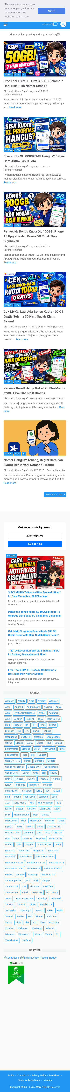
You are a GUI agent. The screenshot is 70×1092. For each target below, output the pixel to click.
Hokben (19, 778)
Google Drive (34, 767)
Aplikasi (48, 707)
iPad (7, 796)
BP (34, 725)
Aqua (8, 713)
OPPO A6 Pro (53, 826)
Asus (7, 719)
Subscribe (35, 543)
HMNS (8, 778)
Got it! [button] (51, 11)
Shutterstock (11, 886)
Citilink (8, 743)
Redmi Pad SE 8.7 (53, 868)
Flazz (24, 755)
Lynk (7, 814)
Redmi (58, 844)
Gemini (27, 761)
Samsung (33, 874)
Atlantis (18, 719)
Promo (8, 844)
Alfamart (53, 701)
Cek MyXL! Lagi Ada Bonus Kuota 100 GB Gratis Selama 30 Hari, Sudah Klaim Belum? (34, 316)
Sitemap (47, 1080)
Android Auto (33, 707)
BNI (27, 725)
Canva (36, 731)
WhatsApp (37, 928)
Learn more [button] (22, 16)
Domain (59, 743)
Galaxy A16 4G (12, 761)
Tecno (8, 898)
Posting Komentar (13, 94)
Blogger (17, 725)
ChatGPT (25, 737)
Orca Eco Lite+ (12, 832)
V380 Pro (51, 916)
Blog (7, 725)
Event (37, 749)
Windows (9, 934)
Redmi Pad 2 (33, 868)
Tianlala (21, 904)
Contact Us (23, 1075)
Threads (9, 904)
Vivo (42, 922)
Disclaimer (54, 1075)
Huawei (31, 778)
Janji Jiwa (30, 796)
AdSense (9, 701)
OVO (39, 832)
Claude (19, 743)
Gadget (42, 755)
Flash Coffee (11, 755)
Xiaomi (48, 934)
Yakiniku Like (11, 940)
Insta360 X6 (11, 790)
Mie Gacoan (11, 820)
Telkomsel (56, 898)
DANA (30, 743)
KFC (32, 802)
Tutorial (9, 916)
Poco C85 (27, 838)
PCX (47, 832)
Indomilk (47, 784)
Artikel (8, 75)
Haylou (53, 772)
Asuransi (53, 713)
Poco (16, 838)
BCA (40, 719)
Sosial (25, 892)
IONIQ (39, 790)
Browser (9, 731)
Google (51, 761)
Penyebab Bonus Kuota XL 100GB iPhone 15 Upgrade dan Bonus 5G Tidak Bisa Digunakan (34, 236)
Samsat (20, 874)
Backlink (30, 719)
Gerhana (39, 761)
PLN (7, 838)
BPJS (42, 725)
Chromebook (53, 737)
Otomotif (28, 832)
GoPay (25, 772)
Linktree (31, 808)
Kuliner (8, 808)
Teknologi (42, 898)
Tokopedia (10, 910)
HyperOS (43, 778)
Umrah (39, 916)
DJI (49, 743)
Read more (15, 107)
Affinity (21, 701)
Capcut (47, 731)
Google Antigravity (14, 767)
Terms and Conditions (29, 1080)
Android (19, 707)
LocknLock (44, 808)
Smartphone (11, 892)
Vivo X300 (54, 922)
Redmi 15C (10, 856)
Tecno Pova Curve (24, 898)
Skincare (34, 886)
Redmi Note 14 (56, 862)
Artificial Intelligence (24, 713)
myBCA (9, 826)
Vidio (18, 922)
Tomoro (39, 910)
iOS (47, 790)
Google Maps (51, 767)
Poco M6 (40, 838)
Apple (58, 707)
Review (8, 874)
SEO (27, 880)
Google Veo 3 (12, 772)
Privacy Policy (39, 1075)
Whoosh (50, 928)
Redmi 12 (10, 850)
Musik (61, 820)
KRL (59, 802)
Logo (57, 808)
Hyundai (56, 778)
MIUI (23, 820)
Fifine (61, 749)
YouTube (26, 940)
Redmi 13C (24, 850)
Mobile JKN (35, 820)
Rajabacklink (44, 844)
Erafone (26, 749)
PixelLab (58, 832)
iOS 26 (56, 790)
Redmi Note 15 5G (14, 868)
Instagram (26, 790)
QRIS (18, 844)
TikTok (32, 904)
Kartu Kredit (20, 802)
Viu (34, 922)
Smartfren (47, 886)
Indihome (20, 784)
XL (24, 75)
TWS (30, 916)
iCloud (8, 784)
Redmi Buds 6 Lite (14, 862)
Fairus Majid (35, 1087)
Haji (44, 772)
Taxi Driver (37, 892)
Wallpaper (23, 928)
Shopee (46, 880)
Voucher (9, 928)
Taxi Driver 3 (52, 892)
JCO (7, 802)
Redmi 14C (38, 850)
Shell (36, 880)
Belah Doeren (53, 719)
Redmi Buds (26, 856)
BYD (27, 731)
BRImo (52, 725)
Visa (27, 922)
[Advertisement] (35, 1026)
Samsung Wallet (13, 880)
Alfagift (41, 701)
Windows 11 (24, 934)
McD (35, 814)
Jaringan (43, 796)
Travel (50, 910)
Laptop (19, 808)
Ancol (8, 707)
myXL (17, 75)
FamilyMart (49, 749)
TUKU (60, 910)
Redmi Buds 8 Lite (36, 862)
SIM (24, 886)
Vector (8, 922)
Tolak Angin (25, 910)
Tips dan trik (46, 904)
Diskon (40, 743)
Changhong (11, 737)
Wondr (38, 934)
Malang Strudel (21, 814)
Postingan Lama (54, 495)
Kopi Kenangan (45, 802)
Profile (11, 1075)
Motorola (50, 820)
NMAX (29, 826)
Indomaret (34, 784)
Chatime (38, 737)
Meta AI (45, 814)
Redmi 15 (53, 850)
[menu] (7, 24)
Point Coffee (55, 838)
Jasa (54, 796)
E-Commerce (11, 749)
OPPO (40, 826)
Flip (33, 755)
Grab (35, 772)
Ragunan (29, 844)
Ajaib (31, 701)
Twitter (20, 916)
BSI (19, 731)
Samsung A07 (49, 874)
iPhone (17, 796)
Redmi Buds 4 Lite (45, 856)
